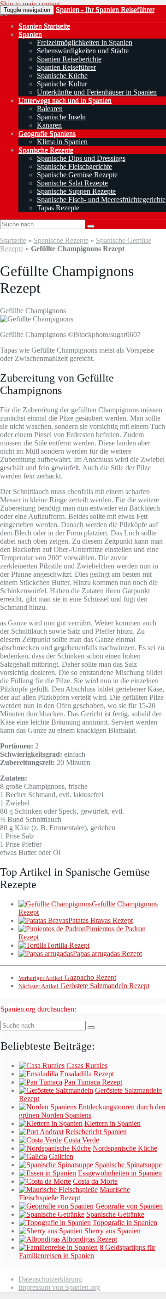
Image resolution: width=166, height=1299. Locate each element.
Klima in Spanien (62, 142)
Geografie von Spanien (129, 1206)
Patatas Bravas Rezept (100, 920)
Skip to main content (30, 4)
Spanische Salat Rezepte (72, 183)
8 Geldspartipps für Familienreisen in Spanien (87, 1251)
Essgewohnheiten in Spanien (120, 1173)
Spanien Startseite (44, 26)
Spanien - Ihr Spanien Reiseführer (105, 9)
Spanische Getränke (115, 1214)
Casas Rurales (86, 1065)
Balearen (50, 108)
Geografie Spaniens (47, 133)
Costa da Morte (95, 1181)
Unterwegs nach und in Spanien (65, 100)
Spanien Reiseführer (66, 67)
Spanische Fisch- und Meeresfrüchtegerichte (101, 199)
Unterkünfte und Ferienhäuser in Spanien (97, 92)
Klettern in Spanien (112, 1123)
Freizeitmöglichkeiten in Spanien (84, 42)
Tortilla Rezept (68, 945)
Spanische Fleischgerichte (74, 166)
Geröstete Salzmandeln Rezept (83, 986)
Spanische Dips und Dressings (81, 158)
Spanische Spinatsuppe (128, 1165)
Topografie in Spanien (125, 1222)
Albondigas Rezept (89, 1239)
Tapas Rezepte (58, 208)
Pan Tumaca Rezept (93, 1082)
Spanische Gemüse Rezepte (77, 175)
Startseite (13, 240)
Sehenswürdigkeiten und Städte (83, 51)
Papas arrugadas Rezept (107, 953)
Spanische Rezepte (45, 150)
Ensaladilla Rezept (87, 1074)
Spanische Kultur (62, 84)
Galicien (61, 1156)
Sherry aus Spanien (112, 1231)
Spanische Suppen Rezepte (76, 191)
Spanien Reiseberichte (69, 59)
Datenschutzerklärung (50, 1279)
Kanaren (49, 125)
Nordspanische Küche (125, 1148)
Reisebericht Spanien (96, 1132)
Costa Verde (81, 1140)
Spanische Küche (62, 75)
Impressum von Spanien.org (59, 1287)
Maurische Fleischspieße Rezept (74, 1194)
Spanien (30, 34)
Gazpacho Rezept (67, 977)
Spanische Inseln (61, 117)
